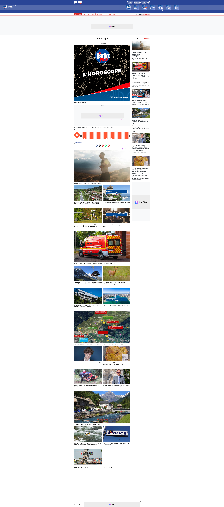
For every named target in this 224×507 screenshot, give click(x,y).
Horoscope (187, 11)
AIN (88, 14)
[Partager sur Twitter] (99, 146)
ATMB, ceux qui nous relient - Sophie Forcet (139, 101)
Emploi (212, 11)
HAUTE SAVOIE (78, 14)
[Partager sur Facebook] (96, 146)
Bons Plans (37, 11)
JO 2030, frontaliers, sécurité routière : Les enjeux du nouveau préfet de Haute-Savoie (140, 148)
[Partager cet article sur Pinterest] (102, 146)
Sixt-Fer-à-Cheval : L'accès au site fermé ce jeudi (140, 121)
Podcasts (112, 11)
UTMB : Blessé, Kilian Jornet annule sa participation (139, 54)
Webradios (86, 11)
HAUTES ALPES (99, 14)
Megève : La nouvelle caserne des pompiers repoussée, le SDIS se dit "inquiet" (140, 76)
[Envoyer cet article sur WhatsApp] (105, 146)
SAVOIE (84, 14)
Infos (62, 11)
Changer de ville (146, 14)
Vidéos (162, 11)
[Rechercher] (148, 2)
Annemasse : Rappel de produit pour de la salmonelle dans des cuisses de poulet (140, 170)
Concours (138, 11)
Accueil (12, 11)
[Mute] (21, 7)
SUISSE (93, 14)
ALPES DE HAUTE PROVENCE (110, 14)
